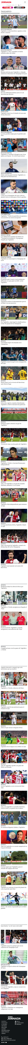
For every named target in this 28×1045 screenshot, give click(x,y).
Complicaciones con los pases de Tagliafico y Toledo (14, 649)
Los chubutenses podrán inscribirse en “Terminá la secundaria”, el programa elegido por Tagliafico (12, 238)
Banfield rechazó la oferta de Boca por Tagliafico (12, 587)
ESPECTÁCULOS (5, 1032)
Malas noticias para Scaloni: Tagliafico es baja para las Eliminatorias (13, 175)
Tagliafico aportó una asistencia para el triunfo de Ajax (12, 707)
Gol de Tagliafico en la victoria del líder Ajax (12, 787)
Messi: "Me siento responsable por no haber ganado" (14, 907)
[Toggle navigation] (25, 2)
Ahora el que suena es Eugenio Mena (11, 727)
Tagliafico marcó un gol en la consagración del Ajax (13, 362)
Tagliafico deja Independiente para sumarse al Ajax (14, 505)
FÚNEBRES (18, 1024)
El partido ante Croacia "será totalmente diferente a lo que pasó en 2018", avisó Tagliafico (13, 280)
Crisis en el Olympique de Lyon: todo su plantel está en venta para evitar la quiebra (13, 196)
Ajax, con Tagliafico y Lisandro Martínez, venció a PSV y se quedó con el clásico (13, 807)
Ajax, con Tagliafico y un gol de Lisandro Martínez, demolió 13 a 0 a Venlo (13, 484)
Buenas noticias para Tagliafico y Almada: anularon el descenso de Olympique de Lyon (14, 72)
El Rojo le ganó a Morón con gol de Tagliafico (11, 424)
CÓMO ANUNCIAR (7, 1038)
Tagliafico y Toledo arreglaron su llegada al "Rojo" (14, 607)
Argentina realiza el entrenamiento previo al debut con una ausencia (13, 302)
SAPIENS (3, 1029)
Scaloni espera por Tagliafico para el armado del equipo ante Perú (11, 867)
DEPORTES (4, 1026)
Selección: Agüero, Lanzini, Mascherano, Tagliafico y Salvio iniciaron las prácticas (13, 403)
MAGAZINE (4, 1027)
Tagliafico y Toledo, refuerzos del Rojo (12, 688)
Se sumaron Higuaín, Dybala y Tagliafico (13, 827)
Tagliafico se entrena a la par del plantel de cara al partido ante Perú (13, 888)
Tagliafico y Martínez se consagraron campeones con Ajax (12, 1008)
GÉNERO (3, 1033)
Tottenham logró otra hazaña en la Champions (11, 343)
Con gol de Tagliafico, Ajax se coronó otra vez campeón (13, 987)
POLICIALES (4, 1022)
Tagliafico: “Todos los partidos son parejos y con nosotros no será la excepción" (14, 216)
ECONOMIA (4, 1024)
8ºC (21, 5)
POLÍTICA (3, 1021)
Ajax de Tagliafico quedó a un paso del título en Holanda (12, 766)
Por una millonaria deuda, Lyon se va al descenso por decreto (12, 93)
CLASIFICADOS (20, 1022)
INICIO (18, 1021)
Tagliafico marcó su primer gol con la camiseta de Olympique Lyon (12, 946)
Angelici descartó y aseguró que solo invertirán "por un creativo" (12, 668)
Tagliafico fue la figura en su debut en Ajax (13, 746)
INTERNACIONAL (5, 1030)
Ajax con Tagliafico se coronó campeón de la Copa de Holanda (14, 847)
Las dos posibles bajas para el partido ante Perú (13, 134)
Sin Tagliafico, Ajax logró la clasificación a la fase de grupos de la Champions (13, 322)
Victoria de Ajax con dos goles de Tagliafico (14, 444)
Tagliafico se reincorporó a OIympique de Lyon (13, 259)
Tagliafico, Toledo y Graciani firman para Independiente (13, 463)
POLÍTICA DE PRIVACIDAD (9, 1040)
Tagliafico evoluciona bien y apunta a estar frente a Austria (13, 31)
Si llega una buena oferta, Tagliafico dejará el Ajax (13, 525)
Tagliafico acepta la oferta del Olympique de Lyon (13, 967)
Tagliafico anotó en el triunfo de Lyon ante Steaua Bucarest (13, 114)
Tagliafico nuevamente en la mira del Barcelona (12, 566)
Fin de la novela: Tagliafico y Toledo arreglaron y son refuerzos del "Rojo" (11, 628)
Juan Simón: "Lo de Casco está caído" (12, 926)
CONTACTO (5, 1037)
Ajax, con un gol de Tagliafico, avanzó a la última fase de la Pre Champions (13, 546)
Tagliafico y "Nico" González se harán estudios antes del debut (12, 52)
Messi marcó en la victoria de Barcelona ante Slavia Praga (12, 383)
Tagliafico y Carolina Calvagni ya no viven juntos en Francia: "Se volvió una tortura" (13, 155)
